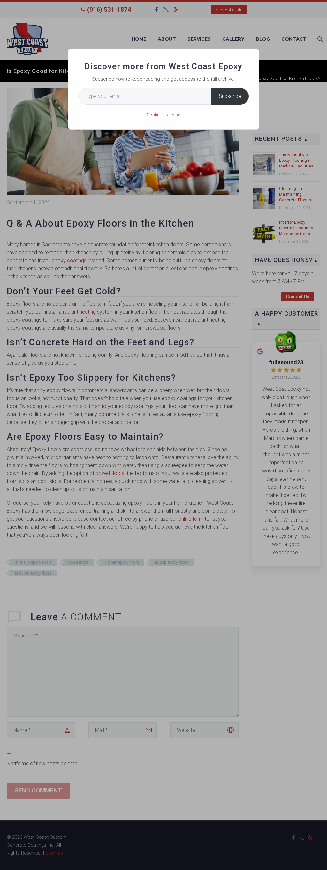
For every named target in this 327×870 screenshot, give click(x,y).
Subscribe (230, 96)
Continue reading (163, 114)
